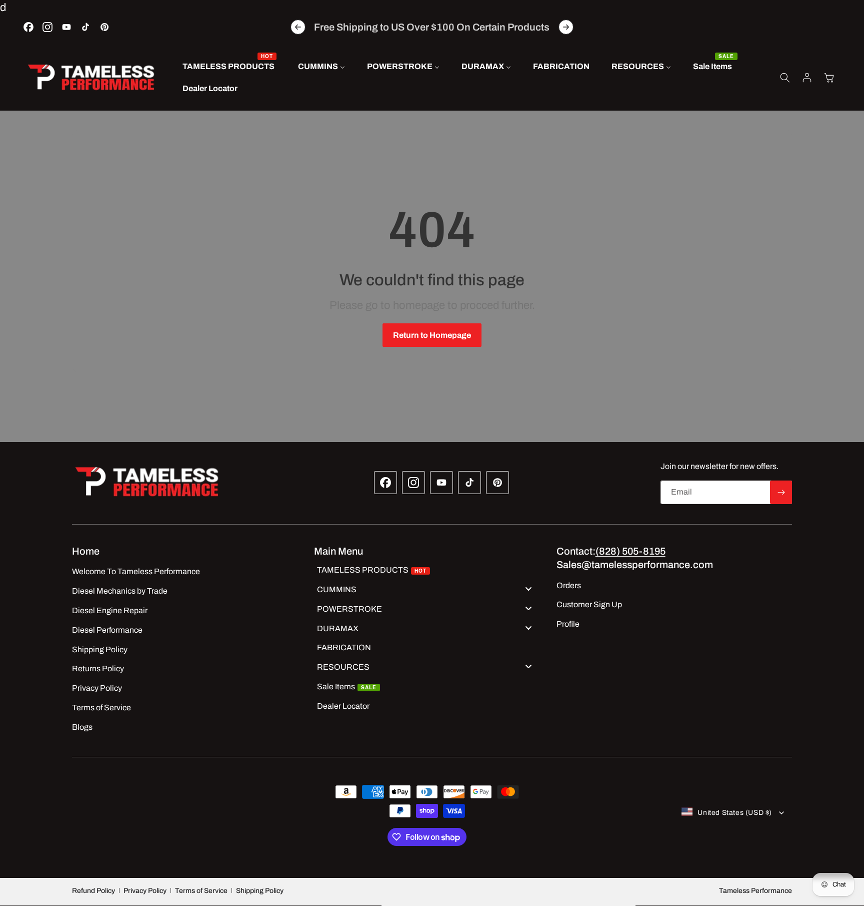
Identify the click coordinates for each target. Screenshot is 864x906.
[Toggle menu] (528, 588)
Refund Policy (93, 890)
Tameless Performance (755, 890)
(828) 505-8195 (631, 551)
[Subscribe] (781, 492)
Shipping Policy (260, 890)
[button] (785, 78)
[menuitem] (229, 67)
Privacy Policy (145, 890)
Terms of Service (201, 890)
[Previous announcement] (298, 27)
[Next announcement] (566, 27)
